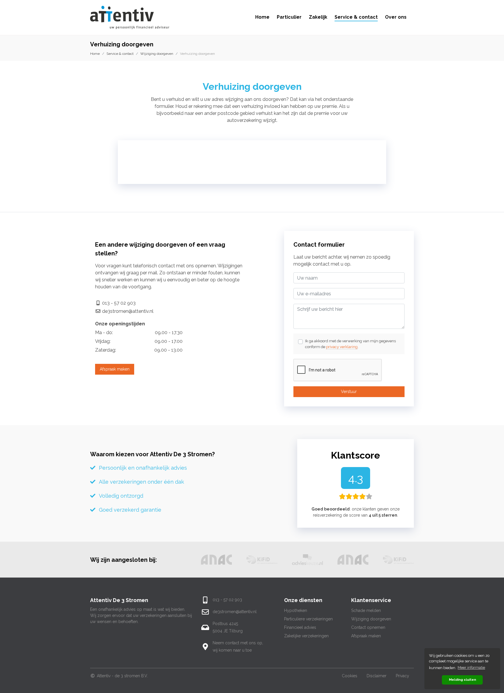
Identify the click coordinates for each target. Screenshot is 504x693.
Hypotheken (295, 610)
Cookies (349, 675)
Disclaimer (376, 675)
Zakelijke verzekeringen (306, 636)
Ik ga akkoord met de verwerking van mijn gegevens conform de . (350, 344)
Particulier (289, 17)
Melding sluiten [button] (462, 680)
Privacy (402, 675)
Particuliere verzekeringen (308, 619)
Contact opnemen (368, 627)
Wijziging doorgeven (156, 54)
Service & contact (356, 17)
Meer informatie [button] (471, 667)
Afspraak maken (115, 369)
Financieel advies (300, 627)
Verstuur (349, 391)
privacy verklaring (342, 347)
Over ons (396, 17)
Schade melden (366, 610)
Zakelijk (318, 17)
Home (262, 17)
